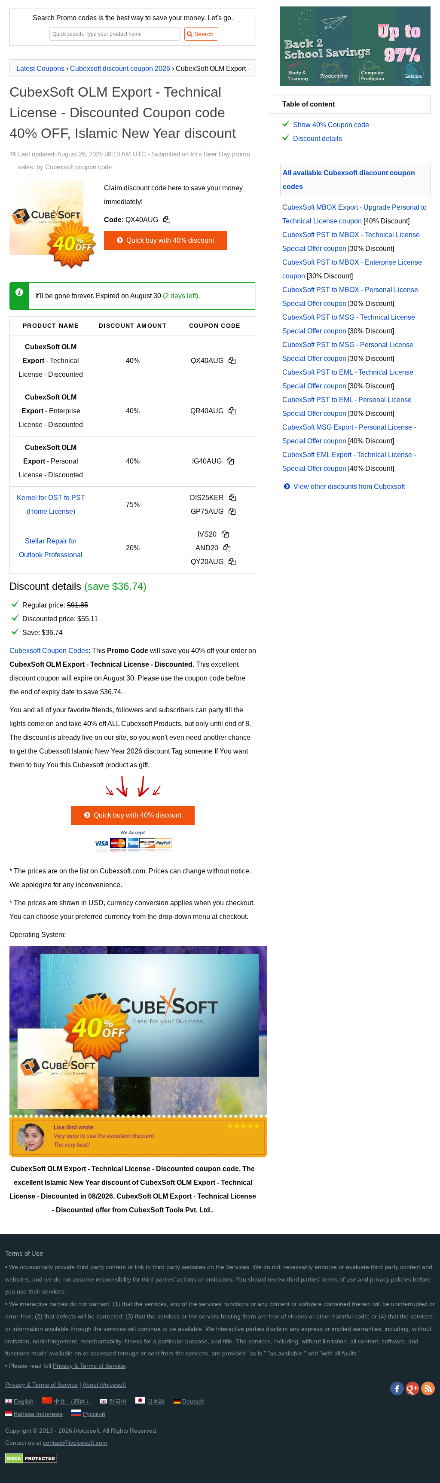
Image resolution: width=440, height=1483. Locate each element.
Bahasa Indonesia (38, 1413)
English (24, 1401)
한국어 (118, 1401)
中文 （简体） (73, 1401)
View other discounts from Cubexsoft (348, 486)
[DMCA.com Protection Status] (31, 1461)
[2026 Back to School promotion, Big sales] (355, 83)
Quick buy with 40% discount (169, 240)
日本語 (156, 1401)
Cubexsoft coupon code (78, 167)
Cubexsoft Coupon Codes (49, 650)
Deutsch (193, 1401)
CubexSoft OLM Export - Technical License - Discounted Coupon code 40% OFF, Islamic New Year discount (122, 112)
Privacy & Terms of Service (89, 1365)
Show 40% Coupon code (331, 124)
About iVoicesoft (104, 1384)
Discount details (317, 138)
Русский (94, 1413)
